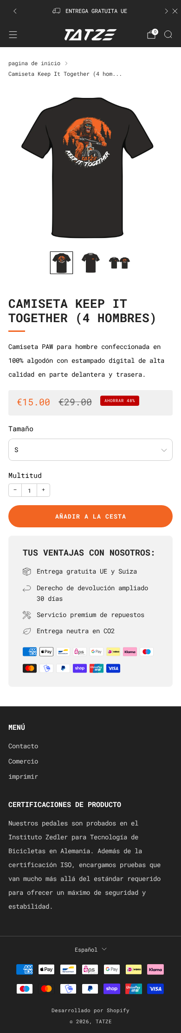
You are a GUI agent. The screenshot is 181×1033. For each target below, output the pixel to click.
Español (86, 949)
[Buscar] (168, 34)
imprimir (23, 776)
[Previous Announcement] (14, 11)
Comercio (23, 761)
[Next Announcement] (166, 11)
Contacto (23, 746)
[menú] (13, 34)
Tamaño (20, 428)
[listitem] (90, 11)
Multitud (25, 475)
